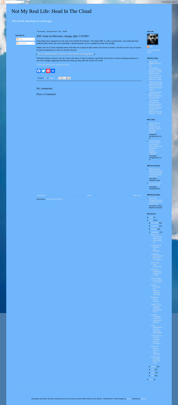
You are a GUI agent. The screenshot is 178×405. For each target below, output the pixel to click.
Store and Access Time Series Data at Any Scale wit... (156, 238)
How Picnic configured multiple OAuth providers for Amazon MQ (156, 201)
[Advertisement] (89, 173)
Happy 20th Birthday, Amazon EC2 (155, 63)
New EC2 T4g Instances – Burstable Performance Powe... (156, 308)
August (153, 366)
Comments (22, 43)
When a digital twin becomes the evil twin (157, 280)
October (154, 229)
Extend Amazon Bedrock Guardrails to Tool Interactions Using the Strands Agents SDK (156, 173)
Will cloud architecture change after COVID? (156, 272)
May (153, 376)
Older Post (137, 195)
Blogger (143, 399)
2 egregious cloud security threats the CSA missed (157, 257)
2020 (151, 220)
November (155, 226)
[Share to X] (64, 78)
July (152, 369)
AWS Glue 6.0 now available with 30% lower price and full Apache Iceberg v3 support (155, 86)
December (155, 223)
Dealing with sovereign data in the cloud (155, 360)
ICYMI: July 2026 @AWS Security (155, 184)
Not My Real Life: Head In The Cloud (51, 11)
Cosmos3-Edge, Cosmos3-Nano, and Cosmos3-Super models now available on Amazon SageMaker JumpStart (155, 147)
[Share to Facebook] (67, 78)
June (153, 373)
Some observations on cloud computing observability (156, 329)
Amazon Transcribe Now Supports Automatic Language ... (156, 289)
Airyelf (129, 399)
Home (89, 195)
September (155, 232)
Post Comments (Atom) (54, 199)
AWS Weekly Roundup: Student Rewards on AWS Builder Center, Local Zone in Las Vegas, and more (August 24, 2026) (155, 73)
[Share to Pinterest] (69, 78)
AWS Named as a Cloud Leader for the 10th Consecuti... (156, 339)
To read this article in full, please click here (52, 65)
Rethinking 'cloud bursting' (155, 299)
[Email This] (59, 78)
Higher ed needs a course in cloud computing (155, 350)
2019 (151, 379)
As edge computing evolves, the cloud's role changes (156, 318)
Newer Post (41, 195)
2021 (151, 217)
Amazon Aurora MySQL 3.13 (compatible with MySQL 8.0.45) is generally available (155, 127)
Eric (151, 47)
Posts (20, 39)
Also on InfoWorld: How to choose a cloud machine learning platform (66, 54)
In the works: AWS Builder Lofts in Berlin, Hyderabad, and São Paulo (155, 95)
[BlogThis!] (62, 78)
